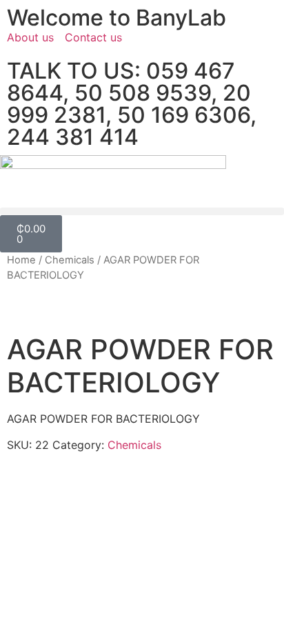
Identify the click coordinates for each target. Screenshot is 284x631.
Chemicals (69, 260)
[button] (142, 211)
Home (21, 260)
